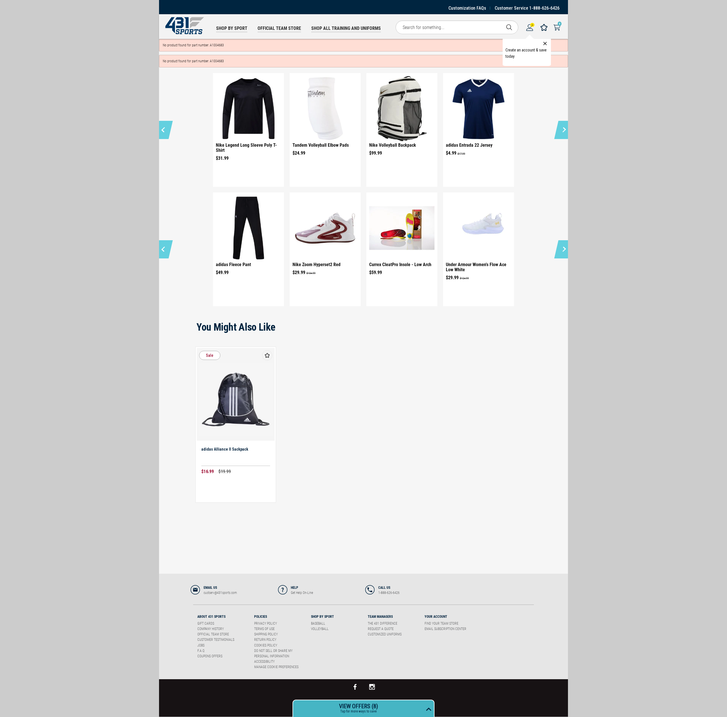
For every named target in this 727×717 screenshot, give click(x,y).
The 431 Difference (382, 623)
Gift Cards (205, 623)
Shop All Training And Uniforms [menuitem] (346, 28)
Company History (210, 629)
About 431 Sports (211, 617)
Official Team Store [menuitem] (279, 28)
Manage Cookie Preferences (276, 667)
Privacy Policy (265, 623)
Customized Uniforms (385, 634)
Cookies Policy (265, 645)
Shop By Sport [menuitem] (231, 28)
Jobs (200, 645)
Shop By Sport (322, 617)
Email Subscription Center (445, 629)
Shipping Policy (266, 634)
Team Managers (380, 617)
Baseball (318, 623)
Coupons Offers (209, 656)
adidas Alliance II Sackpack (224, 449)
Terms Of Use (264, 629)
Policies (260, 617)
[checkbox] (267, 355)
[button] (164, 130)
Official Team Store (213, 634)
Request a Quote (381, 629)
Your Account (436, 617)
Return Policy (265, 640)
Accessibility (264, 662)
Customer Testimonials (215, 640)
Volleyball (320, 629)
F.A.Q (200, 651)
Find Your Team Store (441, 623)
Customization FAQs (467, 8)
